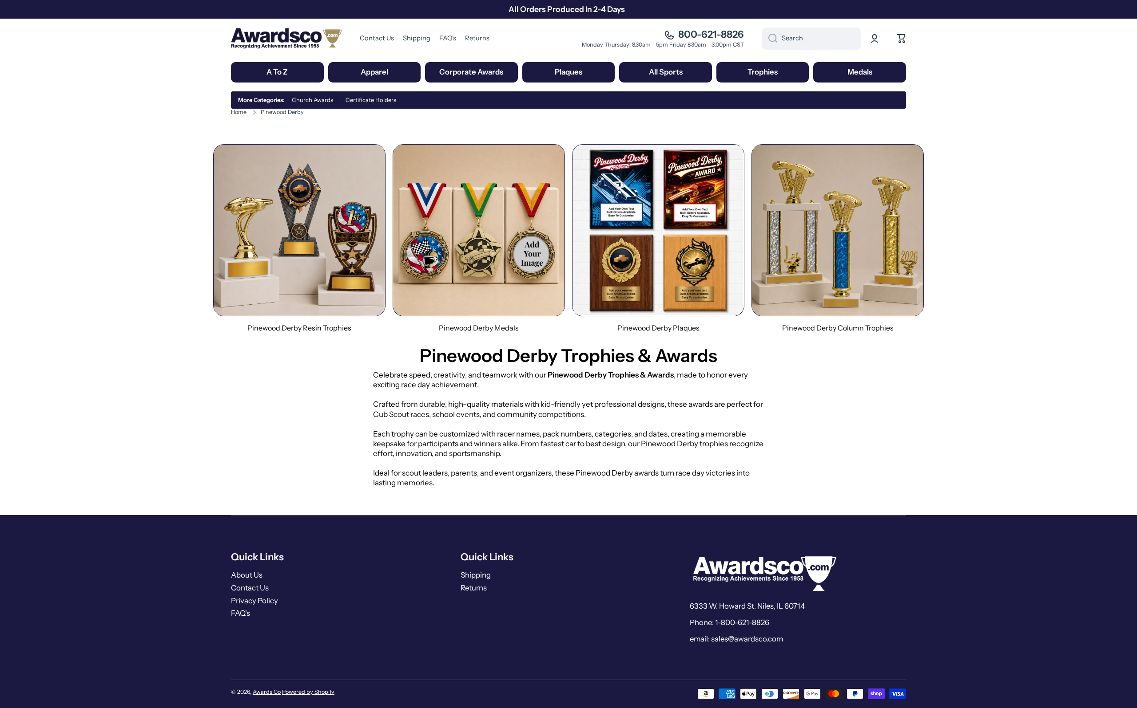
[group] (299, 238)
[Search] (769, 39)
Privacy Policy (254, 600)
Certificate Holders (371, 99)
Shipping (476, 574)
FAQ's (240, 613)
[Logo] (286, 38)
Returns (474, 587)
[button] (901, 38)
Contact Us (250, 587)
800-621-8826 (711, 34)
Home (238, 112)
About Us (246, 574)
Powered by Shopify (308, 691)
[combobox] (811, 39)
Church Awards (312, 99)
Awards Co (267, 691)
